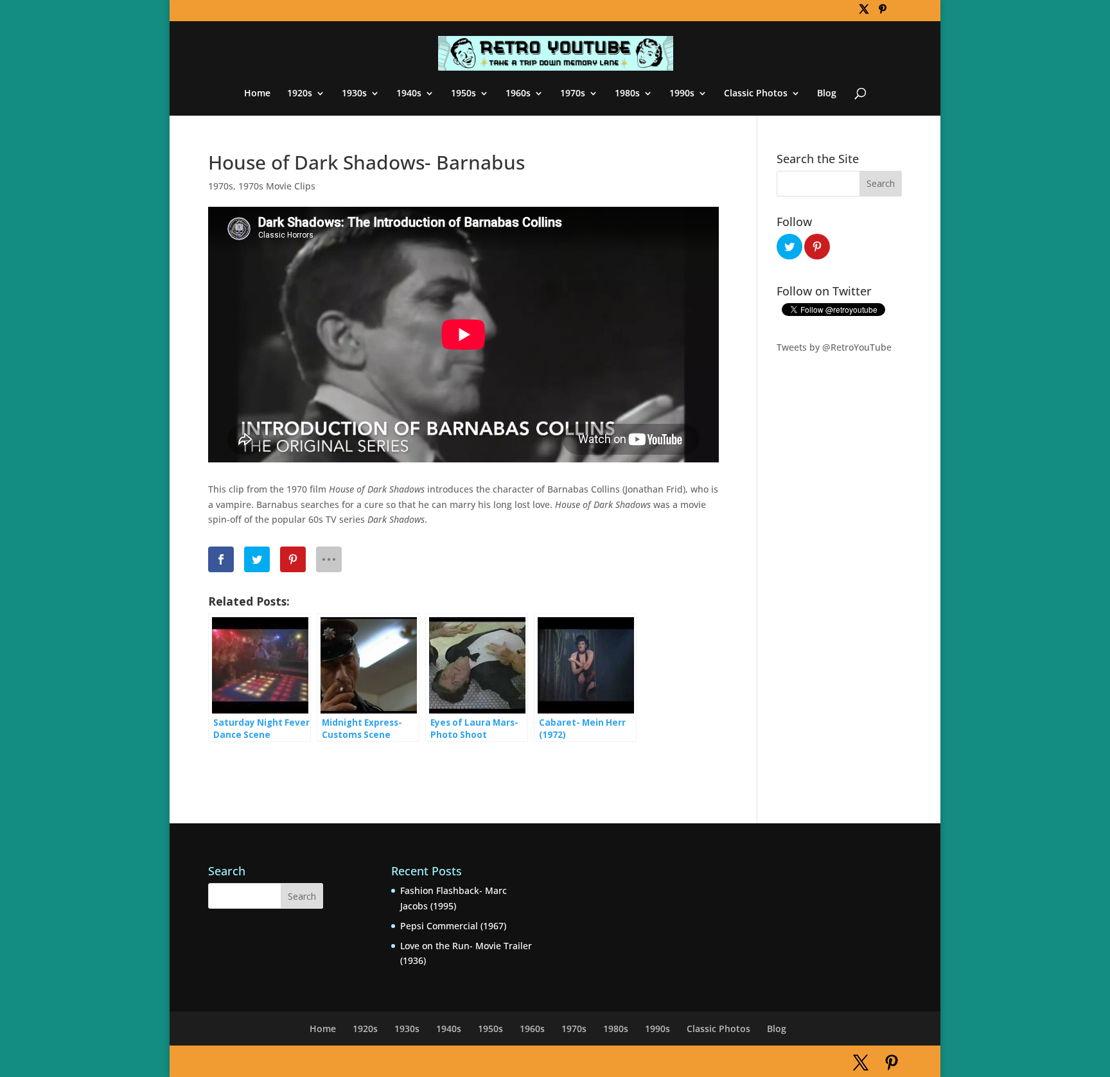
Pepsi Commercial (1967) (453, 926)
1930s (354, 94)
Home (257, 94)
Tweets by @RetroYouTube (834, 347)
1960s (518, 94)
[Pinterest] (882, 12)
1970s (572, 94)
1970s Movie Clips (276, 186)
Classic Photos (756, 94)
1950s (463, 94)
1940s (408, 94)
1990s (681, 94)
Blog (826, 94)
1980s (627, 94)
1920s (299, 94)
